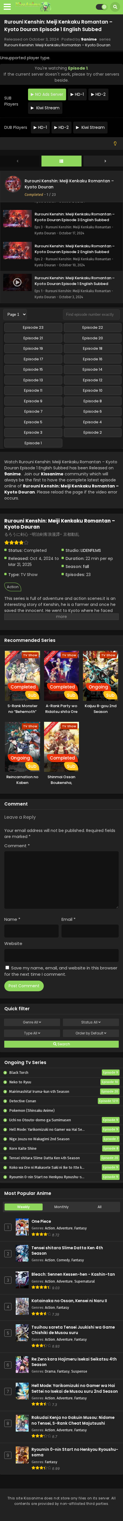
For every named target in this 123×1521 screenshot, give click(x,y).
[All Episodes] (61, 161)
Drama (50, 1371)
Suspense (79, 1371)
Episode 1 (33, 443)
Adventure (65, 1228)
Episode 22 (92, 327)
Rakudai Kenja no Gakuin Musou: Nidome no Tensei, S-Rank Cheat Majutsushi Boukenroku (72, 1423)
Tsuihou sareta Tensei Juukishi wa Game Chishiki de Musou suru (73, 1330)
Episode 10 (92, 390)
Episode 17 (33, 359)
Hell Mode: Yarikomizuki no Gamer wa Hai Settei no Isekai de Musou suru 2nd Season (74, 1388)
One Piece (41, 1221)
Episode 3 (33, 432)
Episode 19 (33, 348)
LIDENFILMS (91, 550)
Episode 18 (92, 348)
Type (30, 1033)
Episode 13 (33, 380)
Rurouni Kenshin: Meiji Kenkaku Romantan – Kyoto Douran (57, 45)
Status (89, 1022)
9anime (89, 39)
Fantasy (80, 1228)
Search (63, 1044)
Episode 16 (92, 359)
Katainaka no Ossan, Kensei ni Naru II (69, 1301)
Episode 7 (33, 411)
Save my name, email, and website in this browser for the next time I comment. (60, 971)
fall (86, 566)
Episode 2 (93, 432)
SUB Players (11, 101)
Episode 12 (92, 380)
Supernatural (84, 1281)
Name (12, 919)
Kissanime (52, 474)
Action (13, 587)
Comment (17, 846)
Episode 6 (93, 411)
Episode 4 (92, 422)
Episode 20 (92, 338)
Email (68, 919)
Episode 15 (33, 369)
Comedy (63, 1260)
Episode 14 (92, 369)
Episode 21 (33, 338)
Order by (89, 1033)
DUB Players (15, 127)
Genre (30, 1022)
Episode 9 (33, 401)
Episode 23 (33, 327)
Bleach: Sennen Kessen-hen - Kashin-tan (73, 1274)
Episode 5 (33, 422)
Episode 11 (33, 390)
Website (13, 943)
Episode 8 (93, 401)
